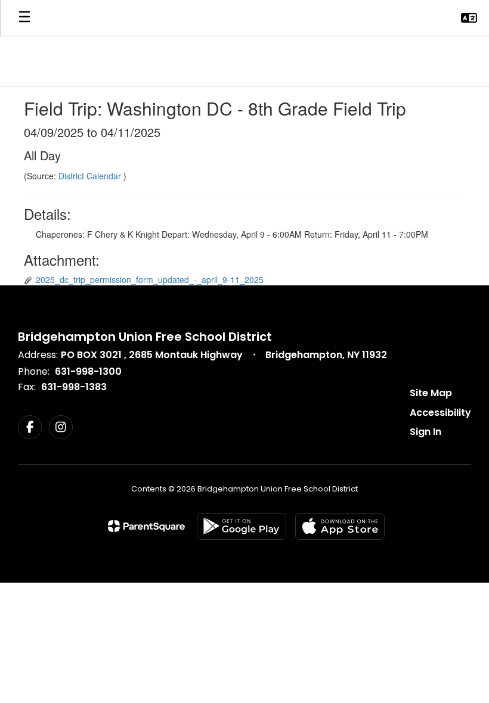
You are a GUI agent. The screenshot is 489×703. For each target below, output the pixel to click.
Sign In (425, 431)
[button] (469, 18)
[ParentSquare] (146, 526)
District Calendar (90, 176)
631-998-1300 (88, 371)
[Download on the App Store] (340, 526)
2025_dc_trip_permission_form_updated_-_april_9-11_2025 (150, 279)
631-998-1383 (74, 387)
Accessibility (440, 412)
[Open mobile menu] (24, 18)
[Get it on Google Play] (241, 526)
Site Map (431, 393)
